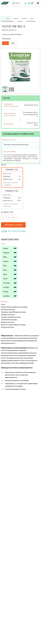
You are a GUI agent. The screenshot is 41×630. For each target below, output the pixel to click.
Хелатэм (20, 21)
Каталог (24, 18)
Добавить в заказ (13, 225)
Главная (15, 18)
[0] (32, 4)
